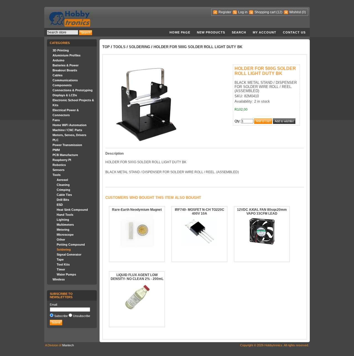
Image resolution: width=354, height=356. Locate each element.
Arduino (58, 60)
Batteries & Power (66, 65)
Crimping (63, 189)
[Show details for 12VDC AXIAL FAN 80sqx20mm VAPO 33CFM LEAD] (262, 244)
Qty (237, 121)
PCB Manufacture (65, 155)
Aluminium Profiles (66, 55)
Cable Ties (64, 194)
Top (106, 47)
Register (224, 12)
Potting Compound (71, 244)
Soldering (64, 249)
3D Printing (61, 50)
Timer (61, 269)
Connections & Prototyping (73, 90)
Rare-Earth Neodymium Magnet (137, 210)
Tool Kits (63, 264)
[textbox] (62, 32)
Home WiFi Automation (70, 125)
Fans (56, 120)
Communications (65, 80)
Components (62, 85)
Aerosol (62, 179)
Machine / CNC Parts (67, 130)
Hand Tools (65, 214)
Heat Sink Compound (72, 209)
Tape (60, 259)
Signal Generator (69, 254)
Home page (180, 32)
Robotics (59, 165)
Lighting (63, 219)
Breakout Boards (65, 70)
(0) (304, 12)
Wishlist (295, 12)
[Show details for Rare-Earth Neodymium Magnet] (137, 246)
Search (239, 32)
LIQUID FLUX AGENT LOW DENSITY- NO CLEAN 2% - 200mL (137, 277)
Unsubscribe (81, 316)
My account (264, 32)
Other (61, 239)
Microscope (65, 234)
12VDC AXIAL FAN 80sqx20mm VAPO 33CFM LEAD (262, 211)
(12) (279, 12)
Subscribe (61, 316)
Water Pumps (66, 274)
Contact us (294, 32)
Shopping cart (264, 12)
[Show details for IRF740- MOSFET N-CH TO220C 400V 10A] (199, 244)
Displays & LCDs (65, 95)
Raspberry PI (62, 160)
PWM (56, 150)
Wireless (59, 279)
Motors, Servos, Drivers (69, 135)
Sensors (58, 169)
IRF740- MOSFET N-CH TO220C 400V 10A (199, 211)
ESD (60, 204)
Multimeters (65, 224)
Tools (57, 174)
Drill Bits (63, 199)
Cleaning (63, 184)
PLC (56, 140)
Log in (243, 12)
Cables (58, 75)
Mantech (68, 345)
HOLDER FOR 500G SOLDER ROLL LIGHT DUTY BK (197, 47)
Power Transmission (67, 145)
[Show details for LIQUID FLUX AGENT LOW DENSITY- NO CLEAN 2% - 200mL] (137, 311)
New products (211, 32)
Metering (63, 229)
